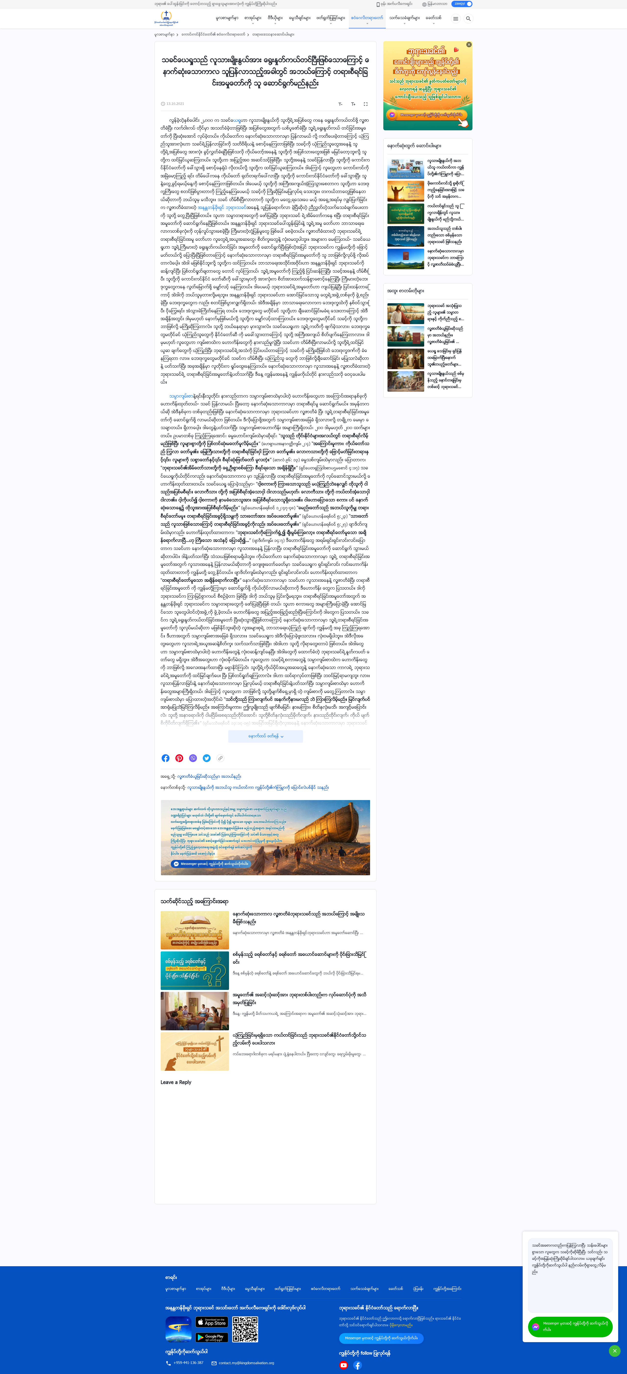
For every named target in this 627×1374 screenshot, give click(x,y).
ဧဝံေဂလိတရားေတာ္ (367, 18)
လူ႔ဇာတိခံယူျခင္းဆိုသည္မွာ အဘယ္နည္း (209, 777)
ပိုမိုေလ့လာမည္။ (401, 1325)
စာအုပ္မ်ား (253, 18)
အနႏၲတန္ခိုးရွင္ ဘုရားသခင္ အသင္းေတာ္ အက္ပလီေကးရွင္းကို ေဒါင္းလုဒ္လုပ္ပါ (236, 1308)
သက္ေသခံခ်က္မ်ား (404, 18)
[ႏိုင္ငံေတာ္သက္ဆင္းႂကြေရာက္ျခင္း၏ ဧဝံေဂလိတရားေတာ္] (169, 18)
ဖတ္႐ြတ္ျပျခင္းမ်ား (331, 18)
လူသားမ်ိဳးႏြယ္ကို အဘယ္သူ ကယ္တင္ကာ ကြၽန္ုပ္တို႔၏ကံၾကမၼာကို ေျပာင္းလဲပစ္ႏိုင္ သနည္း (258, 788)
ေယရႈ (237, 121)
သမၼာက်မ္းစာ (181, 396)
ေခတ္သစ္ (434, 18)
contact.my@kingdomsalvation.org (246, 1363)
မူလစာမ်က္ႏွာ (227, 18)
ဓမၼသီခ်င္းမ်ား (300, 18)
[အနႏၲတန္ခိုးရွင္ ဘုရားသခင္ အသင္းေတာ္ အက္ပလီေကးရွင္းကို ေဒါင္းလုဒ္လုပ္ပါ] (179, 1329)
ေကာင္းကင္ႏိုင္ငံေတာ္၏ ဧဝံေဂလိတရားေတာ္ (213, 34)
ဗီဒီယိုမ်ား (275, 18)
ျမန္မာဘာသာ (437, 4)
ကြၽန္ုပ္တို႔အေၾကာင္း (447, 1289)
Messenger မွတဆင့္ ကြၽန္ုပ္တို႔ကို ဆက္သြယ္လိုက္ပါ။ (381, 1338)
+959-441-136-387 (188, 1363)
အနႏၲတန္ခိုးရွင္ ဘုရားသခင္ (222, 208)
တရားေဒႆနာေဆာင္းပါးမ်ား (273, 34)
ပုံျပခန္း (418, 1289)
